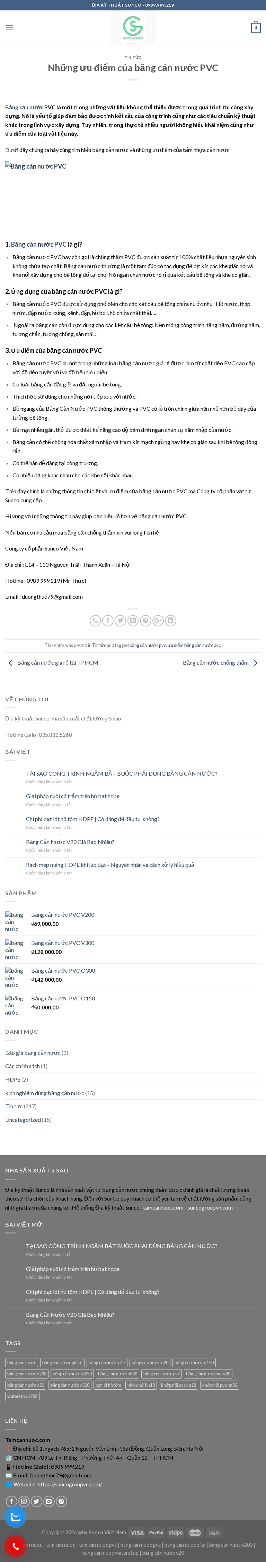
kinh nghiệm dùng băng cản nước (44, 1093)
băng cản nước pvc (148, 645)
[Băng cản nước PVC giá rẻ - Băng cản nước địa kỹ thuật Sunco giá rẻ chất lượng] (133, 27)
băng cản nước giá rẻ (62, 1362)
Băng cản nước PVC (38, 244)
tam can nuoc (60, 1545)
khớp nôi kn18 (141, 1385)
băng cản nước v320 (69, 1385)
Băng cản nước (24, 107)
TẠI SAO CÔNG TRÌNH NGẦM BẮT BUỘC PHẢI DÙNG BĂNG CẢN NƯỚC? (122, 773)
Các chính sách (22, 1065)
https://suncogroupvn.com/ (70, 1484)
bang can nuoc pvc (141, 1545)
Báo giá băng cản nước (33, 1052)
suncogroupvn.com (210, 1207)
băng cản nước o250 (72, 1373)
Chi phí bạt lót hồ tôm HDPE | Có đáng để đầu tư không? (93, 819)
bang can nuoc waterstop (110, 1553)
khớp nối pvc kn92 (219, 1385)
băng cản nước (21, 1362)
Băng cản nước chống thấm (216, 662)
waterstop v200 (22, 1396)
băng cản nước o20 (150, 1362)
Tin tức (133, 57)
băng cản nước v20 (25, 1385)
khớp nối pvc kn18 (178, 1385)
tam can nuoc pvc (98, 1545)
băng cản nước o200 (26, 1373)
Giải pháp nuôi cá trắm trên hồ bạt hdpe (72, 796)
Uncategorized (23, 1119)
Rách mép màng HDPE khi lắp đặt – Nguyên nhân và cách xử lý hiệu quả (110, 864)
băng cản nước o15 (107, 1362)
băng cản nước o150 (194, 1362)
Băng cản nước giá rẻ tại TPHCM (57, 662)
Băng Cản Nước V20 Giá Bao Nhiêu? (70, 841)
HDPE (12, 1079)
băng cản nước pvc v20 (208, 1373)
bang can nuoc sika (185, 1545)
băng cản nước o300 (117, 1373)
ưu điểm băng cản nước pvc (194, 645)
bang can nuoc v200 (230, 1545)
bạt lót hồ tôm (108, 1385)
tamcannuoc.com (163, 1207)
